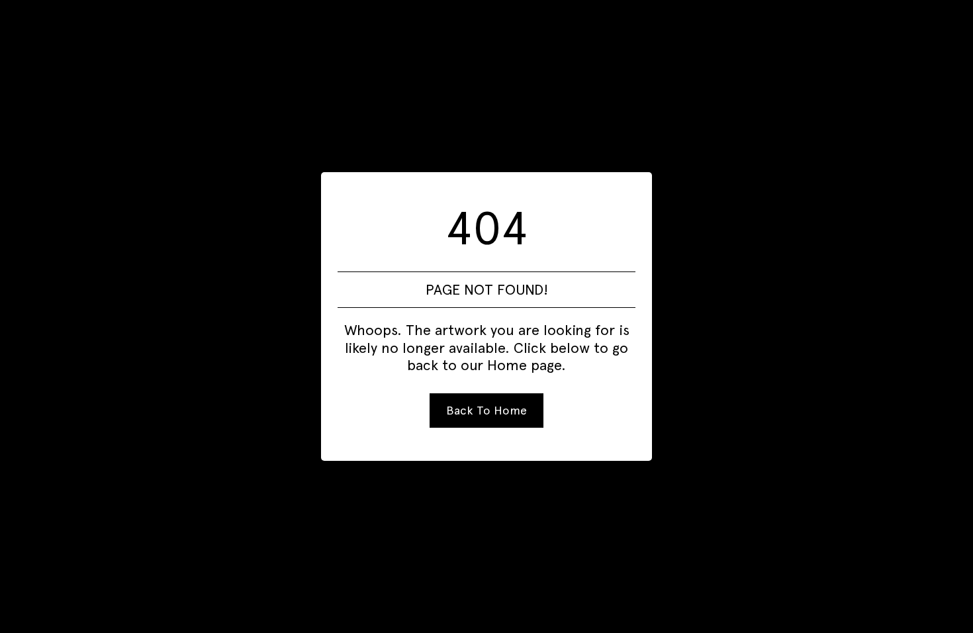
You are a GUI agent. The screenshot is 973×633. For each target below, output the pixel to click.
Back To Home (486, 410)
